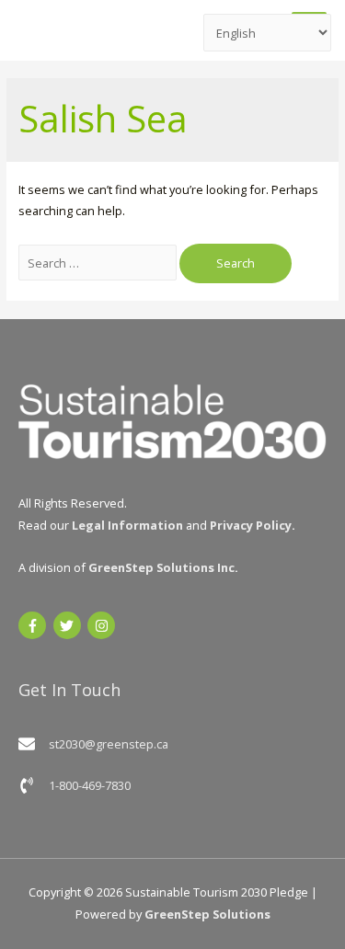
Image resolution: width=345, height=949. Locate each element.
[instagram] (103, 625)
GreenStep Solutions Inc (161, 567)
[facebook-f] (34, 625)
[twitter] (69, 625)
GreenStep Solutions (207, 914)
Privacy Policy (251, 525)
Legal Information (127, 525)
